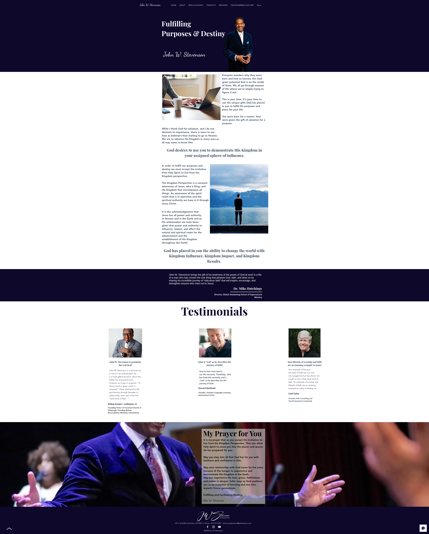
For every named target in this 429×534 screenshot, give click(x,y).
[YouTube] (219, 526)
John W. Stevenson (150, 5)
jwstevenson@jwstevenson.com (239, 523)
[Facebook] (207, 526)
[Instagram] (213, 526)
